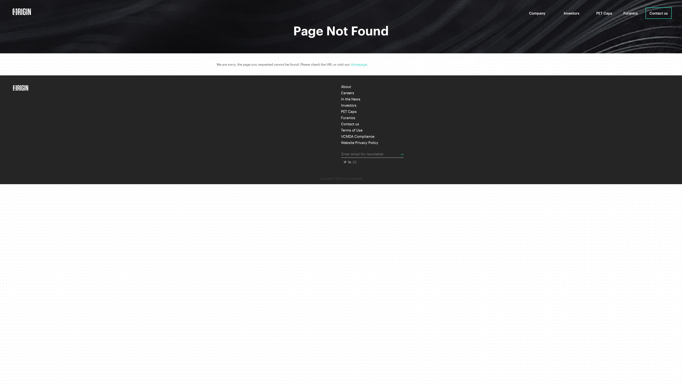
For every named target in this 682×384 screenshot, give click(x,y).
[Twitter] (345, 162)
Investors (571, 13)
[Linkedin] (349, 162)
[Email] (354, 162)
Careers (347, 93)
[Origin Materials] (22, 11)
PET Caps (604, 13)
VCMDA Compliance (357, 136)
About (346, 86)
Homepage (359, 64)
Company (537, 13)
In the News (350, 99)
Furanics (630, 13)
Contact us (658, 13)
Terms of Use (351, 130)
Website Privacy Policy (359, 142)
